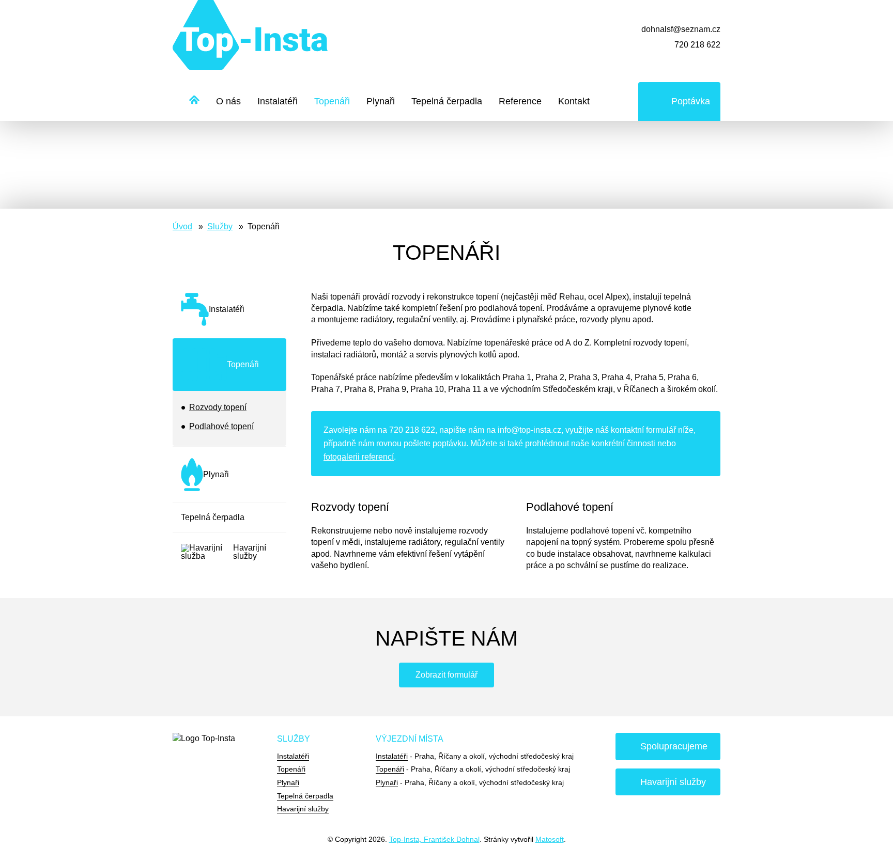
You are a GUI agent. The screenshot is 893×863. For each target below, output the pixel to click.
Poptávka (690, 101)
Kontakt (574, 101)
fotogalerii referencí (359, 456)
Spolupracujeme (673, 746)
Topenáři (332, 101)
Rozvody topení (218, 407)
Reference (520, 101)
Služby (220, 226)
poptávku (449, 443)
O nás (228, 101)
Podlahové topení (221, 426)
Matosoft (549, 839)
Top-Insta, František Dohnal (434, 839)
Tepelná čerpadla (446, 101)
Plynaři (380, 101)
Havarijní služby (303, 809)
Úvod (182, 226)
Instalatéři (277, 101)
